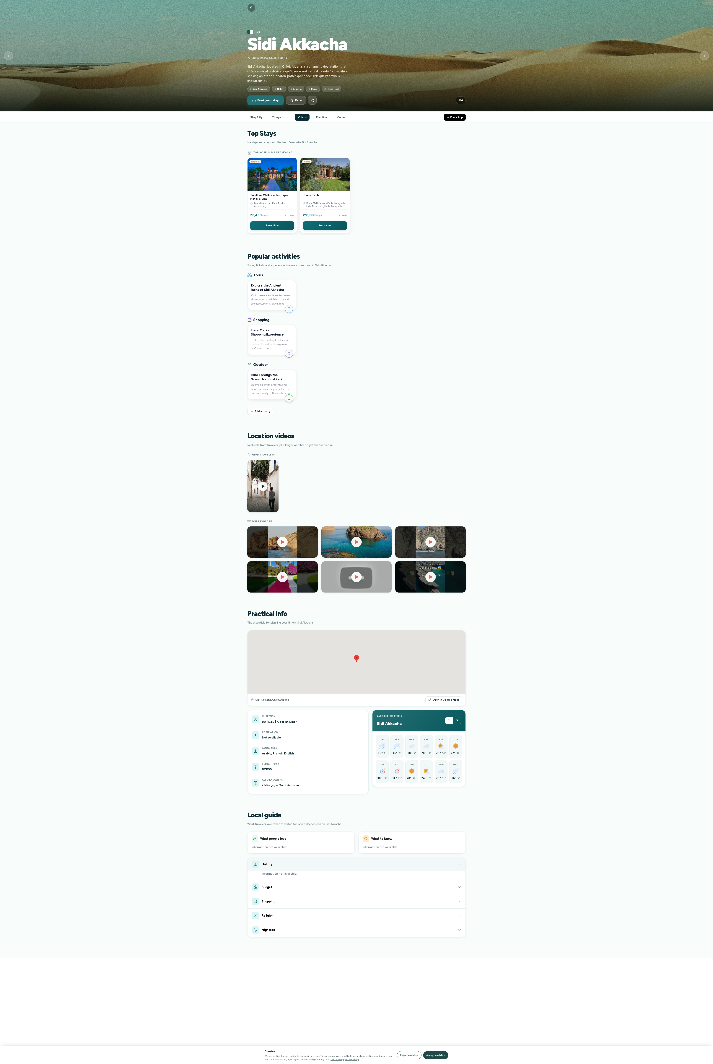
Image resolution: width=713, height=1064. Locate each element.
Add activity (262, 411)
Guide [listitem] (341, 117)
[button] (272, 195)
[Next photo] (704, 55)
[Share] (312, 100)
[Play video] (282, 542)
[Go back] (251, 8)
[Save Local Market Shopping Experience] (289, 354)
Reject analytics (409, 1055)
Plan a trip (456, 117)
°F (457, 720)
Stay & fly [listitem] (256, 117)
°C (449, 720)
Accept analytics (435, 1055)
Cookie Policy (337, 1059)
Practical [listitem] (322, 117)
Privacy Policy (352, 1059)
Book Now (272, 225)
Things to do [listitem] (280, 117)
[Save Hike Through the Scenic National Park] (289, 398)
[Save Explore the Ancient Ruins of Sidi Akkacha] (289, 309)
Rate (298, 100)
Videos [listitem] (302, 117)
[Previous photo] (8, 55)
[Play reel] (263, 486)
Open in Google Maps (446, 699)
